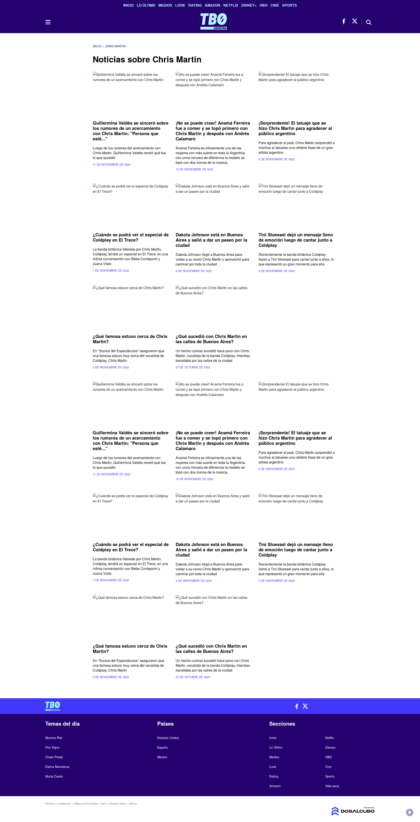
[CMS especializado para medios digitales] (336, 811)
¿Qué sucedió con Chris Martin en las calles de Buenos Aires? (211, 339)
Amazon (212, 5)
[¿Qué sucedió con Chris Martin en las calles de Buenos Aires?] (214, 306)
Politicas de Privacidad (86, 803)
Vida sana (332, 786)
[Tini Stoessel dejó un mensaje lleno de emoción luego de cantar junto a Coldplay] (297, 205)
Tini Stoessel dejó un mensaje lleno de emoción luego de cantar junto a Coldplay (296, 239)
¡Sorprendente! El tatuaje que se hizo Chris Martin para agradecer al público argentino (295, 128)
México (162, 757)
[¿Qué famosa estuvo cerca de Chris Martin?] (131, 306)
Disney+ (249, 5)
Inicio (128, 5)
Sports (289, 5)
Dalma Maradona (57, 766)
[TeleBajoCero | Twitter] (354, 21)
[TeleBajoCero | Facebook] (345, 21)
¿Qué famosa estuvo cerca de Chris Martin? (130, 339)
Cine (275, 5)
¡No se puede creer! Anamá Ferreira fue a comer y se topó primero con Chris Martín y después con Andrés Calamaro (213, 131)
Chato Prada (54, 757)
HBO (264, 5)
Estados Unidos (168, 737)
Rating (195, 5)
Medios (165, 5)
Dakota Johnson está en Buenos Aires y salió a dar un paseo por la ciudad (211, 239)
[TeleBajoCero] (126, 706)
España (162, 747)
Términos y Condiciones (58, 803)
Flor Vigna (52, 747)
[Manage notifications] (409, 812)
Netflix (230, 5)
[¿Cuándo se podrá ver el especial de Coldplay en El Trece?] (131, 205)
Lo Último (146, 5)
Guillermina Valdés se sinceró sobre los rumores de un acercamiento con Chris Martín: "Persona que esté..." (130, 131)
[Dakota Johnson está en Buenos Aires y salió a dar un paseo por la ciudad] (214, 205)
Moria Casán (54, 776)
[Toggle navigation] (47, 22)
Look (180, 5)
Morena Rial (53, 737)
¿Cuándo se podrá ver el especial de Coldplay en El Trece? (131, 237)
